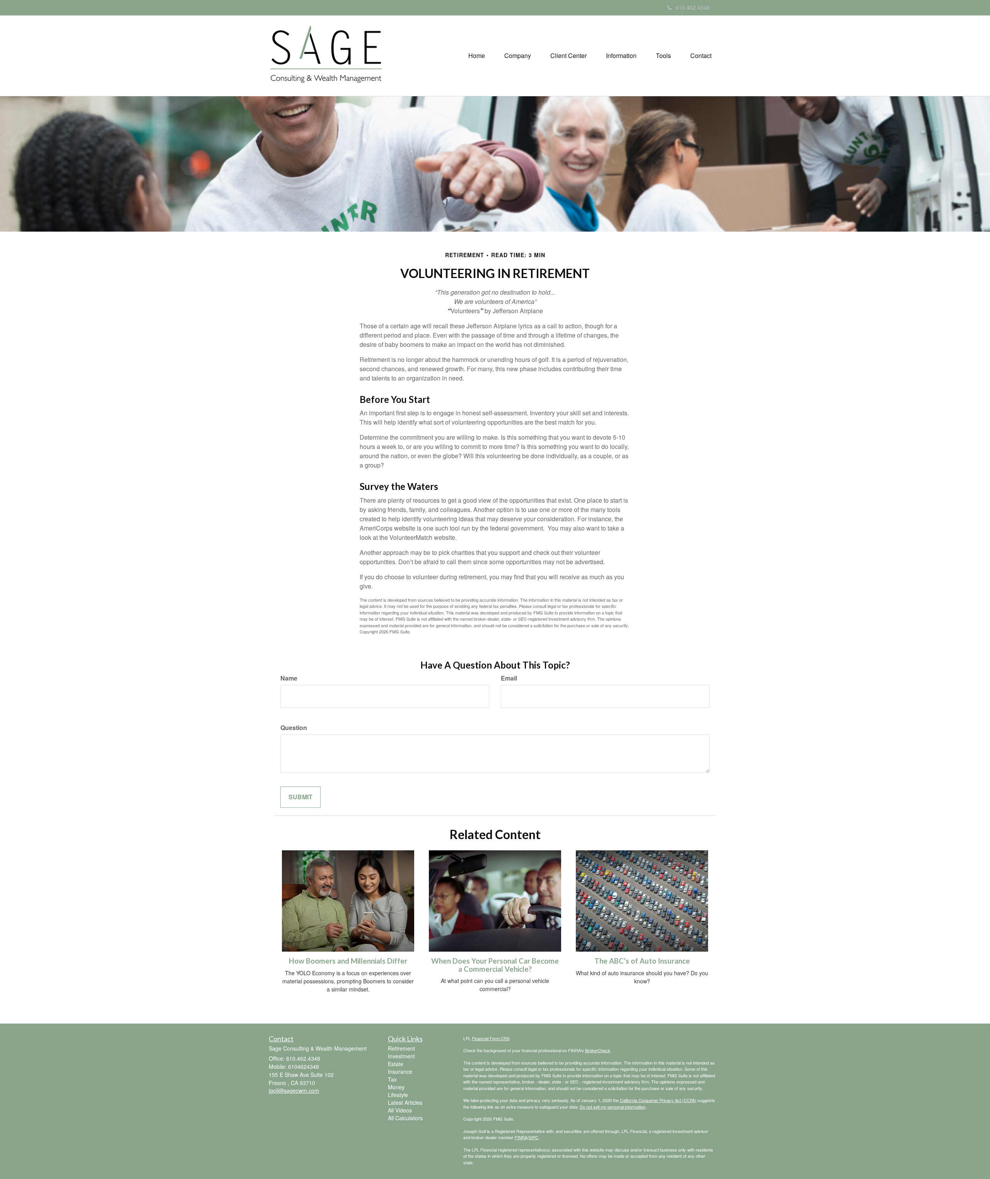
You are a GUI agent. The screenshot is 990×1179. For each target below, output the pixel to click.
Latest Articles (405, 1102)
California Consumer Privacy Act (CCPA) (658, 1100)
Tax (392, 1079)
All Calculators (405, 1118)
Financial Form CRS (491, 1038)
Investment (401, 1056)
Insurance (400, 1071)
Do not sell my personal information (612, 1107)
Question (293, 727)
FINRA (521, 1137)
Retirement (401, 1048)
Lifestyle (398, 1095)
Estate (395, 1064)
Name (288, 678)
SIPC (533, 1137)
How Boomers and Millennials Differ (348, 961)
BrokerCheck (597, 1050)
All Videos (400, 1110)
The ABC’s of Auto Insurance (642, 961)
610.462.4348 (693, 7)
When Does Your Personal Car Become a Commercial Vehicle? (495, 965)
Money (396, 1087)
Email (509, 678)
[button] (518, 55)
